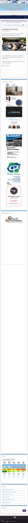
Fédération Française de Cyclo (8, 489)
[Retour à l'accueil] (14, 7)
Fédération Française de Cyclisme (9, 491)
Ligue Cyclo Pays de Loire (7, 494)
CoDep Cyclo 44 (5, 497)
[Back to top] (25, 520)
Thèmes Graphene (12, 521)
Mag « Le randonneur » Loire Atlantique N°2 (13, 25)
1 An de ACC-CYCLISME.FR (15, 22)
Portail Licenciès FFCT (6, 502)
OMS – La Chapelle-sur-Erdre (8, 499)
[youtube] (15, 517)
